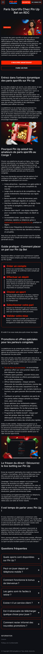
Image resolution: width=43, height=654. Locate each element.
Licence (3, 639)
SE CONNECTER (36, 2)
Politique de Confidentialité (9, 643)
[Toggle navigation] (3, 2)
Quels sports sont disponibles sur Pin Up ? (18, 559)
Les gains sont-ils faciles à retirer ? (17, 593)
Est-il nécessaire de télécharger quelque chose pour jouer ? (19, 613)
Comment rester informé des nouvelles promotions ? (18, 624)
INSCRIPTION (26, 2)
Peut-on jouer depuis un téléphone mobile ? (15, 570)
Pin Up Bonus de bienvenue (14, 367)
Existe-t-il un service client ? (18, 603)
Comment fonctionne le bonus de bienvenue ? (19, 582)
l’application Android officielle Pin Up (18, 222)
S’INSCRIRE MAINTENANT (21, 62)
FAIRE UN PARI (21, 68)
